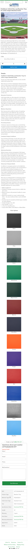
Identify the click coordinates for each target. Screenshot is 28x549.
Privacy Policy (11, 546)
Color (2, 56)
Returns (18, 546)
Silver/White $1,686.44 (9, 59)
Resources (13, 542)
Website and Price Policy (9, 544)
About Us (7, 542)
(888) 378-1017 (18, 442)
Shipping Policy (20, 544)
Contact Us (20, 542)
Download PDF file (18, 507)
